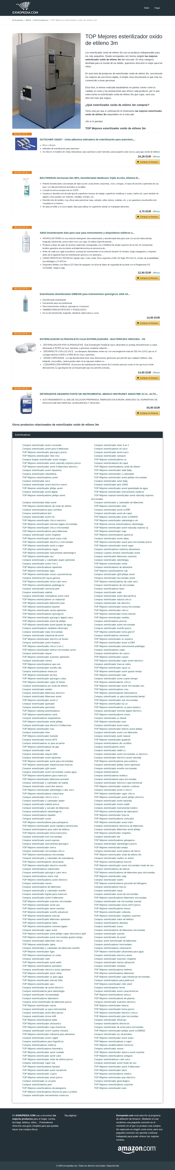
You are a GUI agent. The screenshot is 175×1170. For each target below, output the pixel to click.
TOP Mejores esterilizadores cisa (111, 689)
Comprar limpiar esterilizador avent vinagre (44, 459)
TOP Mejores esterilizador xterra (39, 847)
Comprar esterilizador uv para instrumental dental (119, 696)
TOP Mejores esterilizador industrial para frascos (47, 764)
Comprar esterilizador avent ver (38, 517)
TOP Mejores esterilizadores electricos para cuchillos (49, 1092)
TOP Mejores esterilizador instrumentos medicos (119, 492)
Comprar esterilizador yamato (109, 933)
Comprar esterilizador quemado (38, 703)
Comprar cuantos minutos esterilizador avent (117, 553)
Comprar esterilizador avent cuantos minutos (45, 1030)
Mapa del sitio (113, 1166)
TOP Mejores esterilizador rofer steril (113, 984)
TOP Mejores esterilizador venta (110, 563)
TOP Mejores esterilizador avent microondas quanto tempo (52, 937)
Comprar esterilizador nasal (108, 890)
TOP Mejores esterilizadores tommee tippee (44, 926)
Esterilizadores (40, 20)
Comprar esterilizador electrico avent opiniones (46, 969)
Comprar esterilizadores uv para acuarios (43, 743)
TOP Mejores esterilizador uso (37, 556)
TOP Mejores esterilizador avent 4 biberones (117, 1066)
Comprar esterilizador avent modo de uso (115, 1063)
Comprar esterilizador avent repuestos (42, 470)
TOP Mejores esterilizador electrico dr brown (45, 639)
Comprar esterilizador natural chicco (112, 599)
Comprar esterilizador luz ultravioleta (113, 1034)
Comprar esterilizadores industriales (40, 869)
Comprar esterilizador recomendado (40, 994)
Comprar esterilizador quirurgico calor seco (44, 872)
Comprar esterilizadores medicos (39, 1045)
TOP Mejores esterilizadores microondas (43, 854)
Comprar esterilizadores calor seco (112, 1059)
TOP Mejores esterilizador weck (110, 1070)
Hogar (157, 8)
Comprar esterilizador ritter (36, 732)
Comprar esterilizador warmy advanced (114, 962)
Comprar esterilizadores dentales (111, 923)
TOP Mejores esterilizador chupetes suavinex (117, 915)
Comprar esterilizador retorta (37, 660)
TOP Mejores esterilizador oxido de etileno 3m (117, 854)
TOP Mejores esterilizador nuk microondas (116, 700)
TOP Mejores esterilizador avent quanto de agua (47, 624)
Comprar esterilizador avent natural (112, 736)
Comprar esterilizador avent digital (39, 492)
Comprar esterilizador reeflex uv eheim (114, 858)
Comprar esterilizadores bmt (36, 513)
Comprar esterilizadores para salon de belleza (45, 829)
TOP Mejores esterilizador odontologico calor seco (48, 790)
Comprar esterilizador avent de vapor (113, 513)
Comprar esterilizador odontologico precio (115, 844)
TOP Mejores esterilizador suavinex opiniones (45, 657)
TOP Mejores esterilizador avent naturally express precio (51, 463)
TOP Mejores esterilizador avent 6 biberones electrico (49, 466)
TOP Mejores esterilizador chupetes (112, 833)
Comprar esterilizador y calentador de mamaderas (48, 858)
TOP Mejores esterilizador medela (111, 617)
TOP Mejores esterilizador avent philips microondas (120, 477)
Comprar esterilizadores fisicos (110, 887)
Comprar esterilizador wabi (108, 592)
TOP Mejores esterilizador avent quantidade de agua (121, 488)
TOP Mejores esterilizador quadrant (112, 739)
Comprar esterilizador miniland (109, 966)
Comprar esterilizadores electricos (111, 1023)
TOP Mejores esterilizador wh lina (39, 675)
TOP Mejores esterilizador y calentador (114, 474)
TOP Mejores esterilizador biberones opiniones (46, 919)
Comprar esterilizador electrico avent (113, 955)
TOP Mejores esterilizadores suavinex (113, 1084)
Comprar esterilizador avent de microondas (116, 894)
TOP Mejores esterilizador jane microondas (116, 1016)
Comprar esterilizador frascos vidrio (112, 664)
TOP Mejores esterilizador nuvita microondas (117, 606)
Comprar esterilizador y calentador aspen (43, 800)
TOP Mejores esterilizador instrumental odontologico (49, 553)
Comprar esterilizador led (107, 836)
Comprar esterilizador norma (37, 883)
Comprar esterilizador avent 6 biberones (42, 897)
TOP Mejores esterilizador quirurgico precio (44, 452)
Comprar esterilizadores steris (109, 747)
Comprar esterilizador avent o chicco (113, 790)
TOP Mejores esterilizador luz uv (111, 703)
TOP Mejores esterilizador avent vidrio (42, 973)
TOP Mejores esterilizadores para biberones (44, 531)
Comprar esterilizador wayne (37, 653)
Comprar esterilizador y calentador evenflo (44, 890)
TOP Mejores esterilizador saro (110, 721)
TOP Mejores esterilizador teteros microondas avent (49, 650)
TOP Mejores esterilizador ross (38, 729)
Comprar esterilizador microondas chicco (43, 851)
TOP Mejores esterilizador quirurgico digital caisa (47, 617)
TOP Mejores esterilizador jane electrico (114, 1077)
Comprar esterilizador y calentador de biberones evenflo (51, 948)
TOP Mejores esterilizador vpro (38, 984)
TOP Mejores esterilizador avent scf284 (114, 642)
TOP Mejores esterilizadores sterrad (40, 915)
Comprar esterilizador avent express (41, 840)
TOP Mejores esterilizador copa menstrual (43, 1027)
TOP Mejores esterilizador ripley (38, 944)
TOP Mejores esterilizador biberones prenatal (45, 779)
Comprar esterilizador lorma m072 (39, 739)
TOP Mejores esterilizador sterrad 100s (42, 980)
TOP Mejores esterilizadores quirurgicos (43, 614)
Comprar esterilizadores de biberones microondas (119, 930)
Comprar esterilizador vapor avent (39, 930)
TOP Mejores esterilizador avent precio (42, 1077)
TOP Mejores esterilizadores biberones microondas (120, 897)
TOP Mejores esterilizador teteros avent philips (118, 729)
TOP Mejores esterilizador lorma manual (114, 614)
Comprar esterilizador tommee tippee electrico (117, 711)
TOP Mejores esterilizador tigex (38, 951)
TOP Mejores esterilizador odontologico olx (116, 520)
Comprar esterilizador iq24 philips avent (114, 574)
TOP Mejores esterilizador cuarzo (39, 1073)
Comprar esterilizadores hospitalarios (41, 718)
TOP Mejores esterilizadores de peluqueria (44, 1088)
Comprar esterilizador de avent (110, 937)
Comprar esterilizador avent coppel (40, 1038)
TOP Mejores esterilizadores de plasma (114, 998)
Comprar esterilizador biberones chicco (42, 941)
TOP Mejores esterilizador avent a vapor (43, 545)
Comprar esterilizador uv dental (110, 718)
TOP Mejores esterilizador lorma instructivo (44, 833)
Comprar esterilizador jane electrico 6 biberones (46, 725)
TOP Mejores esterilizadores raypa (40, 549)
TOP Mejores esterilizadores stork (39, 714)
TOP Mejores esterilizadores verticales (114, 818)
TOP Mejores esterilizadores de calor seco (116, 581)
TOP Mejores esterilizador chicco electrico (44, 520)
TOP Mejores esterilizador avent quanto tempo (118, 671)
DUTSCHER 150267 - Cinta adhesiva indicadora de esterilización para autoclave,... (87, 139)
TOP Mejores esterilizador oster (110, 1088)
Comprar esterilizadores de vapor (111, 463)
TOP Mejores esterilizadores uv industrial (43, 599)
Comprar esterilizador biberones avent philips (117, 829)
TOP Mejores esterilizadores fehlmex (113, 969)
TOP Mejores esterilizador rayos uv (112, 667)
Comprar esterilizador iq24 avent (39, 768)
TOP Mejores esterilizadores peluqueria (114, 840)
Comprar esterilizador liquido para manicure (44, 894)
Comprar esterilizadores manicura (39, 671)
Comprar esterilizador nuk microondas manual (117, 901)
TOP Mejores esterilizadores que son (41, 664)
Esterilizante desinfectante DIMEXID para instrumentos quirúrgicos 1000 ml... (85, 294)
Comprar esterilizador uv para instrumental (44, 1009)
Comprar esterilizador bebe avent (39, 502)
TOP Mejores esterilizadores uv (110, 459)
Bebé (146, 8)
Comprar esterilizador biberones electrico (43, 693)
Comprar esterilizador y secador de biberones (45, 808)
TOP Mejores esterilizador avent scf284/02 (116, 517)
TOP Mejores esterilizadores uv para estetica (117, 707)
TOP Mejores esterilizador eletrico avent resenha (119, 1052)
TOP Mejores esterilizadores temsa (112, 908)
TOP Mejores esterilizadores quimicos (113, 534)
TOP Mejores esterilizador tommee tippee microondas (49, 524)
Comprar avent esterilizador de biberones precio (47, 1002)
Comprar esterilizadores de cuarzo (111, 653)
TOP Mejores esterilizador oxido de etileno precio (47, 1059)
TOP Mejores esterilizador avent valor (41, 1056)
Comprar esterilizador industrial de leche (43, 635)
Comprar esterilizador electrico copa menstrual (118, 783)
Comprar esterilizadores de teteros (112, 869)
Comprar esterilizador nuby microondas (42, 632)
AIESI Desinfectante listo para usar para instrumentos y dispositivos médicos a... (87, 232)
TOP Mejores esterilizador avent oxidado (43, 1052)
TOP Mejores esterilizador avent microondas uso (119, 686)
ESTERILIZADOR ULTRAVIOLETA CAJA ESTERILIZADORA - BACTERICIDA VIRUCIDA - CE (92, 339)
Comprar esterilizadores (106, 772)
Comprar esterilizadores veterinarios (112, 948)
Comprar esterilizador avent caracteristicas (116, 991)
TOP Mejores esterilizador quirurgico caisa (44, 678)
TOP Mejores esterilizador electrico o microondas (47, 542)
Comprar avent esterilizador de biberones (115, 941)
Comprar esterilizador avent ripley (111, 538)
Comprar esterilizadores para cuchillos (42, 509)
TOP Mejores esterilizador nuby (110, 876)
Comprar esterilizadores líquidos (39, 815)
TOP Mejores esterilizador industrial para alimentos (48, 1034)
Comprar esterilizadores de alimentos (113, 567)
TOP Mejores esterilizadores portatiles (42, 966)
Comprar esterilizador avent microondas (114, 624)
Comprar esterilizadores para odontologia (43, 991)
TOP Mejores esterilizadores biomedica (42, 1048)
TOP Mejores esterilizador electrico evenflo (44, 865)
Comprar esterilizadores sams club (40, 876)
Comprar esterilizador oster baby (111, 481)
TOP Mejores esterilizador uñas (110, 506)
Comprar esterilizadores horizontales (113, 944)
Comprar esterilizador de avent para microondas (118, 1027)
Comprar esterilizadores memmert (111, 635)
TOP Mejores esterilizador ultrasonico (41, 1023)
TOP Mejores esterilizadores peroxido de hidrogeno (120, 883)
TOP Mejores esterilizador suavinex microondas (47, 901)
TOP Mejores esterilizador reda (110, 675)
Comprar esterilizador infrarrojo (110, 1020)
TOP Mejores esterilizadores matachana (42, 793)
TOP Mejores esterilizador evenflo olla (41, 667)
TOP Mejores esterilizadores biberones (114, 973)
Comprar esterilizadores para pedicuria (114, 980)
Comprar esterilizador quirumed (38, 707)
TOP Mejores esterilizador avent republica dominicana (50, 826)
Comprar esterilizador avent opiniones (41, 757)
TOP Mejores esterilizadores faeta (39, 923)
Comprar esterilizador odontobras (39, 474)
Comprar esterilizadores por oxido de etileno (45, 686)
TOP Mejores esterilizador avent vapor (114, 545)
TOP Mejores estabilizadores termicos (113, 1045)
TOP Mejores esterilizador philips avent (42, 488)
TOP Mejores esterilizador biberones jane (43, 603)
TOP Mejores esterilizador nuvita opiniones (44, 610)
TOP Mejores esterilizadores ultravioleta (42, 862)
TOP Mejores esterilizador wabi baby (113, 470)
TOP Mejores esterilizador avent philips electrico (119, 797)
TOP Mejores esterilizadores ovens (112, 714)
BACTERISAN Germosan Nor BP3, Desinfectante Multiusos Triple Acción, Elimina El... (90, 178)
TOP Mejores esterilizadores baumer (41, 606)
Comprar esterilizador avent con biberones (116, 732)
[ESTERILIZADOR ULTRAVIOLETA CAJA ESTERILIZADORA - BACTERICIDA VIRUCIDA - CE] (26, 348)
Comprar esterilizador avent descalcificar (115, 596)
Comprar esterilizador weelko (37, 689)
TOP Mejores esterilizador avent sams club (44, 538)
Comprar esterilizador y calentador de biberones (118, 502)
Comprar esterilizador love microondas (42, 836)
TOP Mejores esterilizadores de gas (40, 747)
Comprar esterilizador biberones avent (41, 696)
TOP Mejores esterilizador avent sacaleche (44, 1070)
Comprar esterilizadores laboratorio (40, 998)
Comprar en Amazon (149, 162)
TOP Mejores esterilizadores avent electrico (44, 879)
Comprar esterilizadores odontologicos (42, 811)
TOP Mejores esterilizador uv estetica (113, 639)
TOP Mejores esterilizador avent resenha (43, 908)
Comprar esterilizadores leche (109, 987)
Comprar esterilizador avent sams (111, 725)
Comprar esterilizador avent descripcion (42, 1012)
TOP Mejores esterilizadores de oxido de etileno (46, 506)
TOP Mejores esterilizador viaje (110, 531)
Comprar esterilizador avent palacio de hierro (117, 851)
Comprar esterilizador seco (36, 481)
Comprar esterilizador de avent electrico (42, 987)
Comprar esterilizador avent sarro (111, 452)
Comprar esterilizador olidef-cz (110, 750)
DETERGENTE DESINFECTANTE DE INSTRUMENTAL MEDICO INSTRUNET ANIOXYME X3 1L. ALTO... (99, 394)
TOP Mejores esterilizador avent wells (41, 962)
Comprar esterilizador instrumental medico (116, 808)
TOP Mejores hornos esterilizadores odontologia (118, 524)
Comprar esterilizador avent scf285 (112, 509)
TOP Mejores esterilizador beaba (111, 847)
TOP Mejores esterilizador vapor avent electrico (118, 660)
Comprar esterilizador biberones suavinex (115, 556)
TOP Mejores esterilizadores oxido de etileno (117, 466)
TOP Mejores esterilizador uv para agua (42, 976)
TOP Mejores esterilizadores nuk (111, 570)
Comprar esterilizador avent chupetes (41, 534)
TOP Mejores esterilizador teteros (111, 1005)
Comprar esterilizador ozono (36, 818)
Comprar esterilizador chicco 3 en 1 (40, 797)
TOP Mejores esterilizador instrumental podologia (119, 646)
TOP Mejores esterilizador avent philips (42, 721)
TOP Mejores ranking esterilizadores (41, 711)
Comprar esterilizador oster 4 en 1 (111, 445)
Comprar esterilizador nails (36, 959)
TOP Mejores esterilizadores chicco (112, 682)
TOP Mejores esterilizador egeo (38, 570)
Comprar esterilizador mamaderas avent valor (45, 596)
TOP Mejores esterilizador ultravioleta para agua (119, 951)
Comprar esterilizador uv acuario (39, 1081)
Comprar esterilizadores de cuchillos (113, 743)
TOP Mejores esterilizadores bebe (39, 1020)
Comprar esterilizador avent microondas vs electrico (121, 754)
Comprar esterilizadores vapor (109, 650)
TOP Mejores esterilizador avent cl (40, 700)
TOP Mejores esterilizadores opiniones (42, 567)
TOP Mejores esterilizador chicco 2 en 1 (42, 646)
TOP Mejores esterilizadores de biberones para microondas (124, 872)
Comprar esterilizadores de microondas (114, 585)
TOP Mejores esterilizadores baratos (41, 1066)
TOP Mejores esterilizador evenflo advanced (45, 912)
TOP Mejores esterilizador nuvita (39, 1005)
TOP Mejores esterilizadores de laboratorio (116, 811)
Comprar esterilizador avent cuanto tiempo (116, 678)
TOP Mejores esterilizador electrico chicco (116, 1012)
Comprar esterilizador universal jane (40, 588)
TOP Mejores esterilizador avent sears (114, 1038)
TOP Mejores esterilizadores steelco (112, 1073)
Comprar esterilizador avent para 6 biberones (45, 448)
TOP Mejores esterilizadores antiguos (113, 1056)
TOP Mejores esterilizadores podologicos (43, 585)
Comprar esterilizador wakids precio (40, 804)
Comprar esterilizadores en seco (110, 448)
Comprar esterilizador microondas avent (114, 578)
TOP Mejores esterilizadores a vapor (113, 1041)
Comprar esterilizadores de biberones (41, 887)
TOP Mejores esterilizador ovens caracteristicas (47, 574)
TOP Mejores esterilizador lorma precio (114, 1009)
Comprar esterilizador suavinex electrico (114, 1002)
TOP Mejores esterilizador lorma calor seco (44, 581)
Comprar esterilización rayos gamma (41, 578)
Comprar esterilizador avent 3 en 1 (40, 563)
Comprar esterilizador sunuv (108, 926)
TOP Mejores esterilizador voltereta (112, 912)
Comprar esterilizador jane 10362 (111, 484)
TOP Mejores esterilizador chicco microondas (45, 527)
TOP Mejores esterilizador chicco (111, 610)
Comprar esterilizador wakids (37, 592)
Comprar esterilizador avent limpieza (41, 642)
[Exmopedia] (25, 8)
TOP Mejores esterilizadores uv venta (41, 955)
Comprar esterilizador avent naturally (113, 800)
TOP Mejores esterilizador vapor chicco (114, 793)
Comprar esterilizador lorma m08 (39, 1016)
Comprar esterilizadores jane (37, 1084)
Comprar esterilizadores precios (110, 621)
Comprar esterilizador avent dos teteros (42, 786)
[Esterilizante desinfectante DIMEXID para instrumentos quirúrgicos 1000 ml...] (26, 303)
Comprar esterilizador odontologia (111, 560)
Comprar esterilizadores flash (109, 588)
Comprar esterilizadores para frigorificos (43, 1041)
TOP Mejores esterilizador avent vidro (113, 822)
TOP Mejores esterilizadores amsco (112, 994)
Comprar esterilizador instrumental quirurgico (45, 844)
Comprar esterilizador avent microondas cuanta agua (49, 772)
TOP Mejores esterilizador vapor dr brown (43, 682)
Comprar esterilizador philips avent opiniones (117, 764)
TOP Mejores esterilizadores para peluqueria (45, 822)
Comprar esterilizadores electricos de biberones (118, 826)
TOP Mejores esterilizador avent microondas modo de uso (124, 865)
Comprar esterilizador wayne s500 (39, 754)
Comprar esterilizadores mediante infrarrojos (45, 628)
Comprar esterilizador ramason (110, 456)
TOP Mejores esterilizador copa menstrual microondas (122, 976)
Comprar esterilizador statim (108, 879)
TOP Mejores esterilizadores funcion (112, 862)
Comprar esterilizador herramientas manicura (45, 1095)
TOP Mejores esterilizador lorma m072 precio (117, 905)
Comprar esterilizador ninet (36, 750)
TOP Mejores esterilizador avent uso (41, 905)
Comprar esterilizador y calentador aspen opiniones (48, 560)
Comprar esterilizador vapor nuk (38, 1063)
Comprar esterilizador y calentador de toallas (45, 783)
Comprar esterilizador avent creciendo (41, 445)
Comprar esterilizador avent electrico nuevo (44, 484)
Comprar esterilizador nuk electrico (112, 603)
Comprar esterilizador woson (108, 1048)
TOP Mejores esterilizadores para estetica (115, 761)
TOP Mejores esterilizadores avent (40, 477)
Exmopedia (17, 20)
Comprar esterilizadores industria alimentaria (117, 549)
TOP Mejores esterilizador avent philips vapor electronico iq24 (54, 933)
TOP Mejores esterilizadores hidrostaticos (115, 693)
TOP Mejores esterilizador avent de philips (44, 621)
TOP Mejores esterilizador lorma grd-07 (114, 632)
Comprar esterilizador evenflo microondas (115, 768)
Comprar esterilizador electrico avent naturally (117, 757)
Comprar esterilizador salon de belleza (113, 919)
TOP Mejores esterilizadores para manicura (44, 775)
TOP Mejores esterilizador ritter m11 (40, 456)
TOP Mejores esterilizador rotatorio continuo (116, 786)
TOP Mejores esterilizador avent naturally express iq (121, 527)
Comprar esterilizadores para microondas (115, 779)
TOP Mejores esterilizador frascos (111, 815)
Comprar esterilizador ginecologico (112, 1081)
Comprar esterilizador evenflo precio (112, 628)
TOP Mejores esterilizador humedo (40, 736)
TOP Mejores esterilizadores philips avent (43, 495)
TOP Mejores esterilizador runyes (111, 657)
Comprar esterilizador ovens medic (112, 804)
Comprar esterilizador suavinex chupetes (115, 959)
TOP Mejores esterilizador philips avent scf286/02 (119, 1030)
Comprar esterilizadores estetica (110, 775)
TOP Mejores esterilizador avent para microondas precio (123, 542)
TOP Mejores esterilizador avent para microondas (47, 761)
